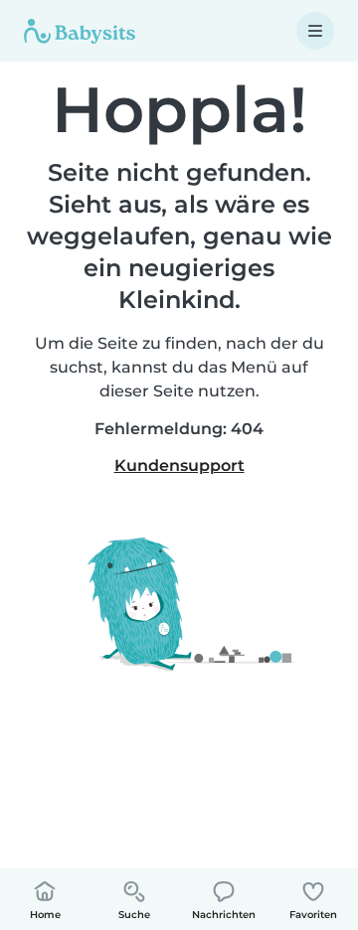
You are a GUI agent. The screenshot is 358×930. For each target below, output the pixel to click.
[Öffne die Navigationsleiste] (315, 31)
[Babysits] (79, 31)
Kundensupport (179, 465)
